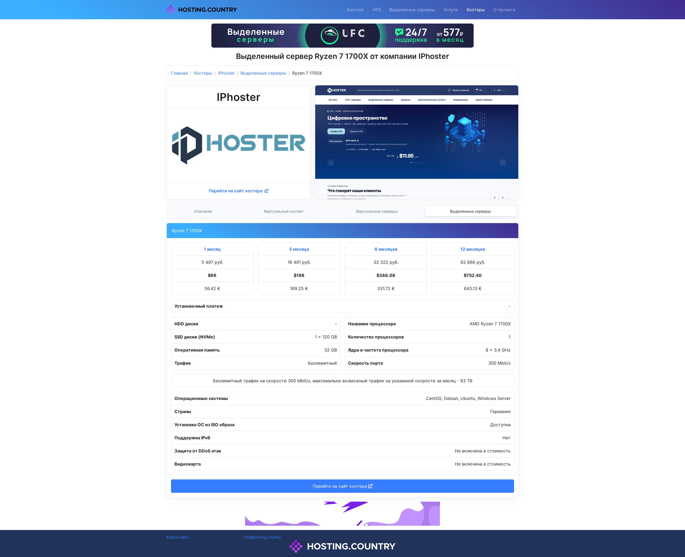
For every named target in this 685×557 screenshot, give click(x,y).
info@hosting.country (262, 537)
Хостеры (475, 9)
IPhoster (226, 73)
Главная (179, 73)
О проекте (504, 9)
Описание (203, 211)
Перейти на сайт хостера (236, 190)
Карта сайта (177, 537)
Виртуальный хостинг (284, 211)
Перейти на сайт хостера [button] (340, 486)
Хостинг (355, 9)
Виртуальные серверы (377, 211)
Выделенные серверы (412, 9)
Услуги (451, 9)
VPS (376, 9)
